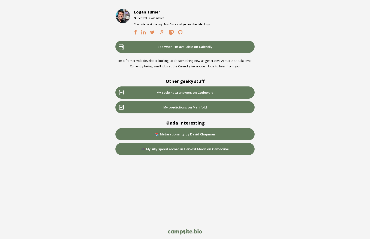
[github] (180, 32)
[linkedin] (143, 32)
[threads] (162, 32)
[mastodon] (171, 32)
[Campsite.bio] (184, 232)
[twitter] (152, 32)
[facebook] (135, 32)
